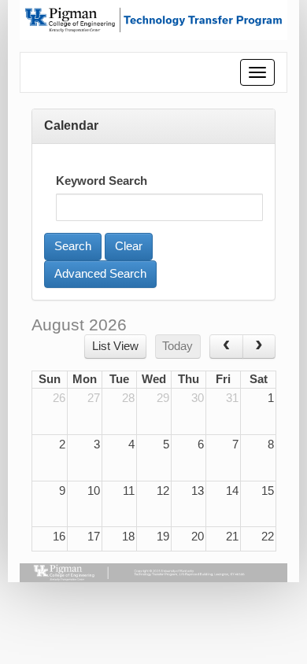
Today (177, 346)
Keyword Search (101, 181)
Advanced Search (100, 273)
